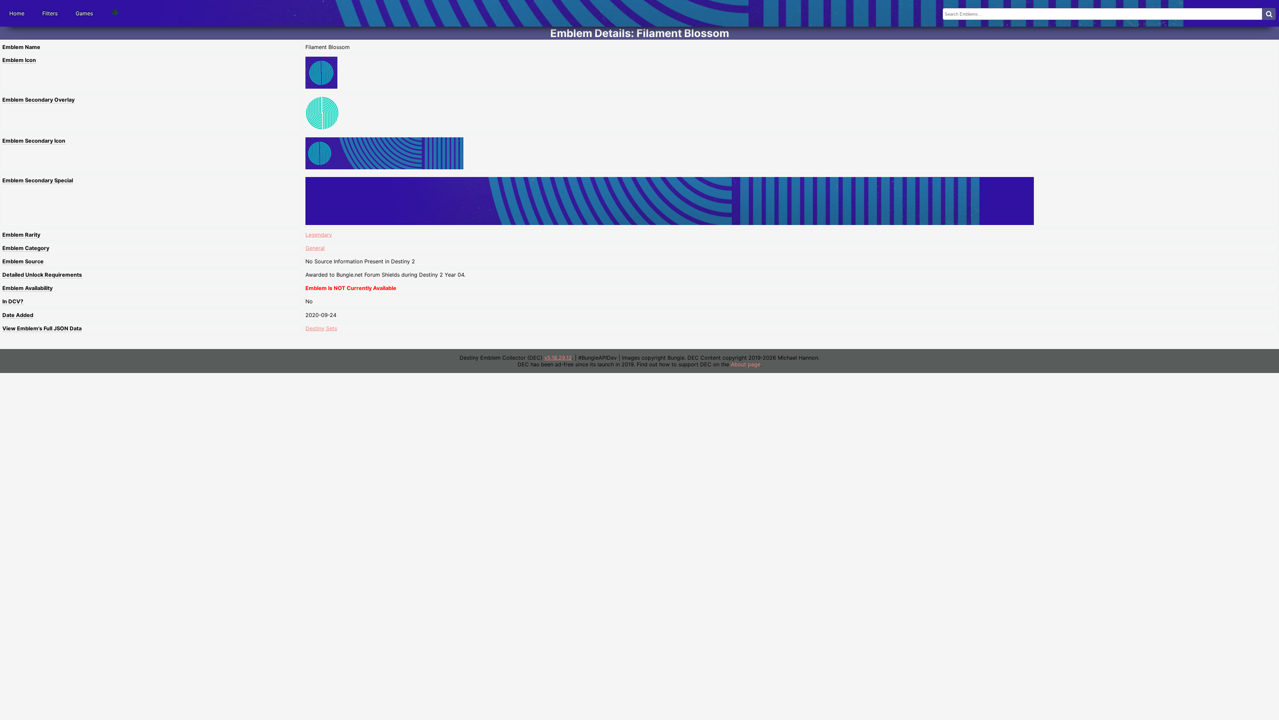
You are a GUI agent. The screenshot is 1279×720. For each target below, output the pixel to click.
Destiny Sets (321, 328)
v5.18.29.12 (558, 357)
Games (84, 13)
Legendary (318, 234)
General (315, 248)
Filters (50, 13)
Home (16, 13)
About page (745, 364)
